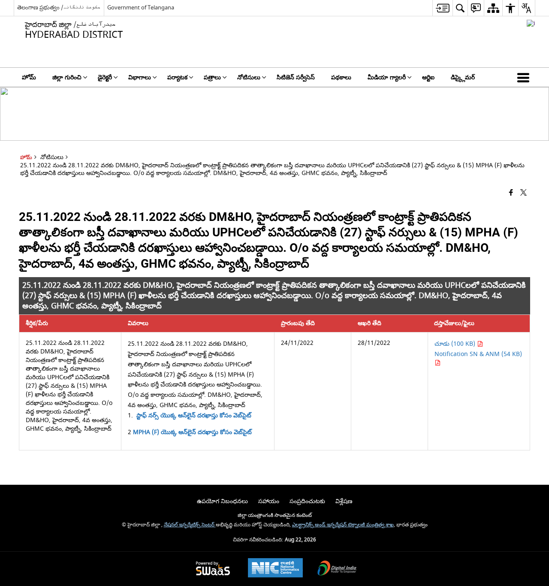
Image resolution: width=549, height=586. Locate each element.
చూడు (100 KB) (455, 343)
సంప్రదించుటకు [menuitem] (307, 501)
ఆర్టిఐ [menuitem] (428, 77)
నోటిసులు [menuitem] (248, 77)
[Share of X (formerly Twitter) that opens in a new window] (523, 193)
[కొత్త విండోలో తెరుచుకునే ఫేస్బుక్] (511, 193)
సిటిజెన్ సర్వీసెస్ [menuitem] (296, 77)
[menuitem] (442, 8)
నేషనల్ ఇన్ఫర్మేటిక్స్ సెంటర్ (190, 525)
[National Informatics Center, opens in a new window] (275, 569)
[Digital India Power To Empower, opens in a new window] (337, 569)
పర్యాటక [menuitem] (177, 77)
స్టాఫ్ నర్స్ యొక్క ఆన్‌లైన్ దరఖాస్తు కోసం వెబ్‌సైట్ (193, 415)
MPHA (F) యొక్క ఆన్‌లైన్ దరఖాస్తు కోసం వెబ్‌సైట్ (192, 432)
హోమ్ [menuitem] (29, 77)
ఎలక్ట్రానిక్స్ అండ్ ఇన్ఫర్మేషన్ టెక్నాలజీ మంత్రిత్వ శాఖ (343, 525)
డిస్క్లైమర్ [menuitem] (463, 77)
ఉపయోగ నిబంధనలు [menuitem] (222, 501)
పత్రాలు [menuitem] (212, 77)
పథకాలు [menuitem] (341, 77)
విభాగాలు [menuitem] (139, 77)
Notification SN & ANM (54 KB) (478, 354)
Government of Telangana (140, 7)
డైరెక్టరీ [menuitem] (105, 77)
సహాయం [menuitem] (268, 501)
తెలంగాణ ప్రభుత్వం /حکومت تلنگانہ (59, 7)
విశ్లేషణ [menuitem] (344, 501)
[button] (525, 77)
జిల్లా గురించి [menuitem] (66, 77)
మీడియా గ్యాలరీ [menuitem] (387, 77)
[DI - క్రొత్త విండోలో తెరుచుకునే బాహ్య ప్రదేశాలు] (531, 23)
